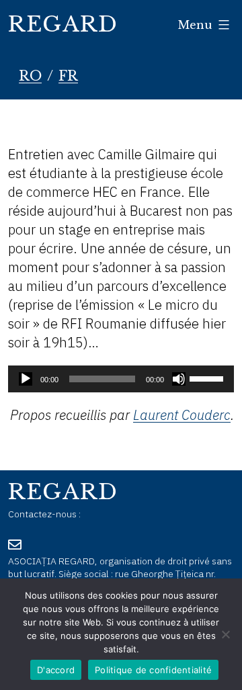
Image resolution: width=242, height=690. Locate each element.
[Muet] (179, 379)
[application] (121, 378)
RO (30, 76)
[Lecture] (25, 379)
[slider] (208, 377)
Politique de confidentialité (153, 669)
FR (68, 76)
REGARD (63, 24)
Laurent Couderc (182, 415)
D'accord (56, 669)
